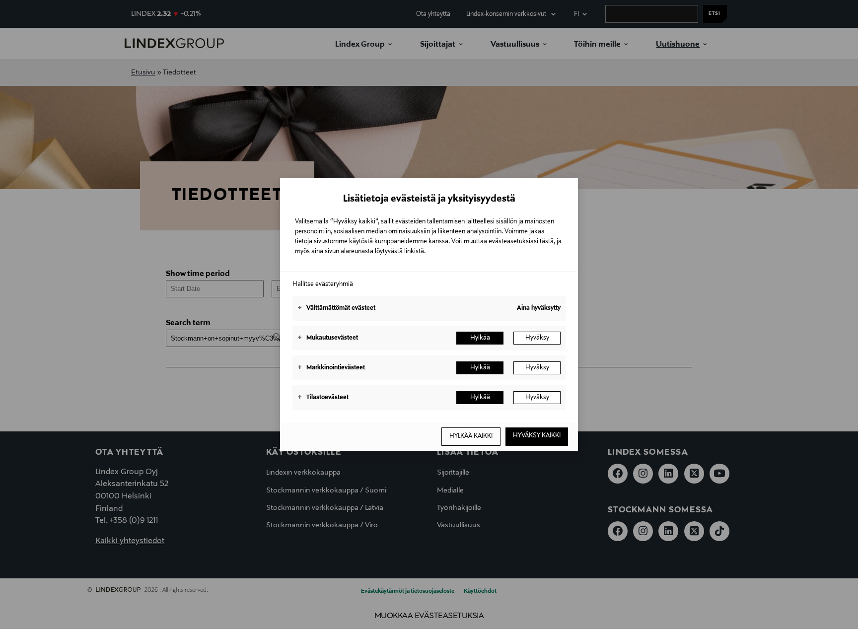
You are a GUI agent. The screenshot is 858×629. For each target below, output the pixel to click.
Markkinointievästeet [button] (331, 367)
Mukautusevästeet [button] (327, 338)
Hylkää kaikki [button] (471, 436)
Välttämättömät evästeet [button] (336, 308)
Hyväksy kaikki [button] (537, 435)
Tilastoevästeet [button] (323, 397)
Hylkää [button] (480, 338)
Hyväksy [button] (537, 338)
